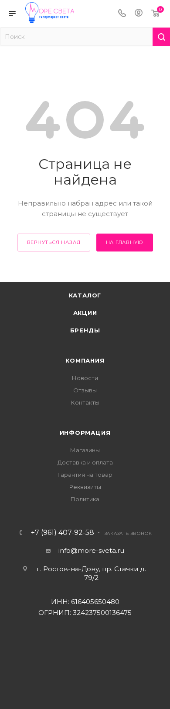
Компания (84, 360)
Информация (85, 432)
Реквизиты (85, 486)
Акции (85, 312)
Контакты (85, 402)
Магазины (85, 450)
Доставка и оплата (85, 462)
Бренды (85, 330)
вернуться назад (54, 242)
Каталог (85, 295)
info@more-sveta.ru (91, 550)
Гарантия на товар (85, 474)
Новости (85, 377)
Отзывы (85, 390)
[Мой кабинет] (139, 14)
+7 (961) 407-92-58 (62, 532)
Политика (85, 499)
